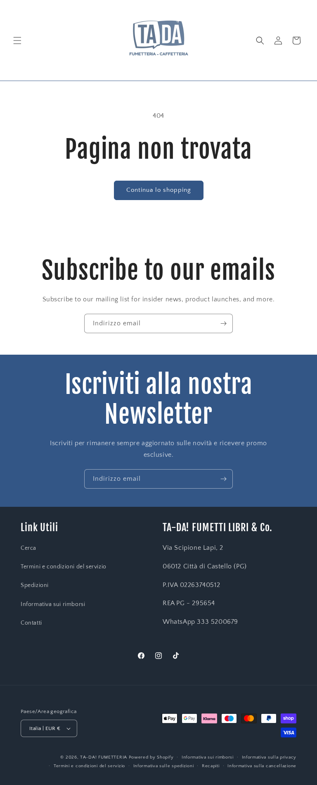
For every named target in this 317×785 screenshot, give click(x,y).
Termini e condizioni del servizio (63, 566)
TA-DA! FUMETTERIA (103, 757)
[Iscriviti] (223, 323)
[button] (17, 40)
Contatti (31, 623)
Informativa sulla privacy (269, 757)
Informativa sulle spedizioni (163, 766)
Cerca (28, 548)
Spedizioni (35, 585)
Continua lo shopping (158, 189)
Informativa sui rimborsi (53, 604)
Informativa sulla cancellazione (261, 766)
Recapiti (211, 766)
